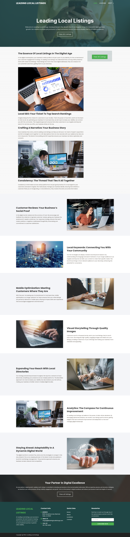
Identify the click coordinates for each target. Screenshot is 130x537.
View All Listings (65, 34)
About (69, 515)
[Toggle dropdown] (113, 3)
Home (95, 3)
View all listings (65, 494)
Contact (69, 519)
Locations (102, 3)
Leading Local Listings (31, 3)
